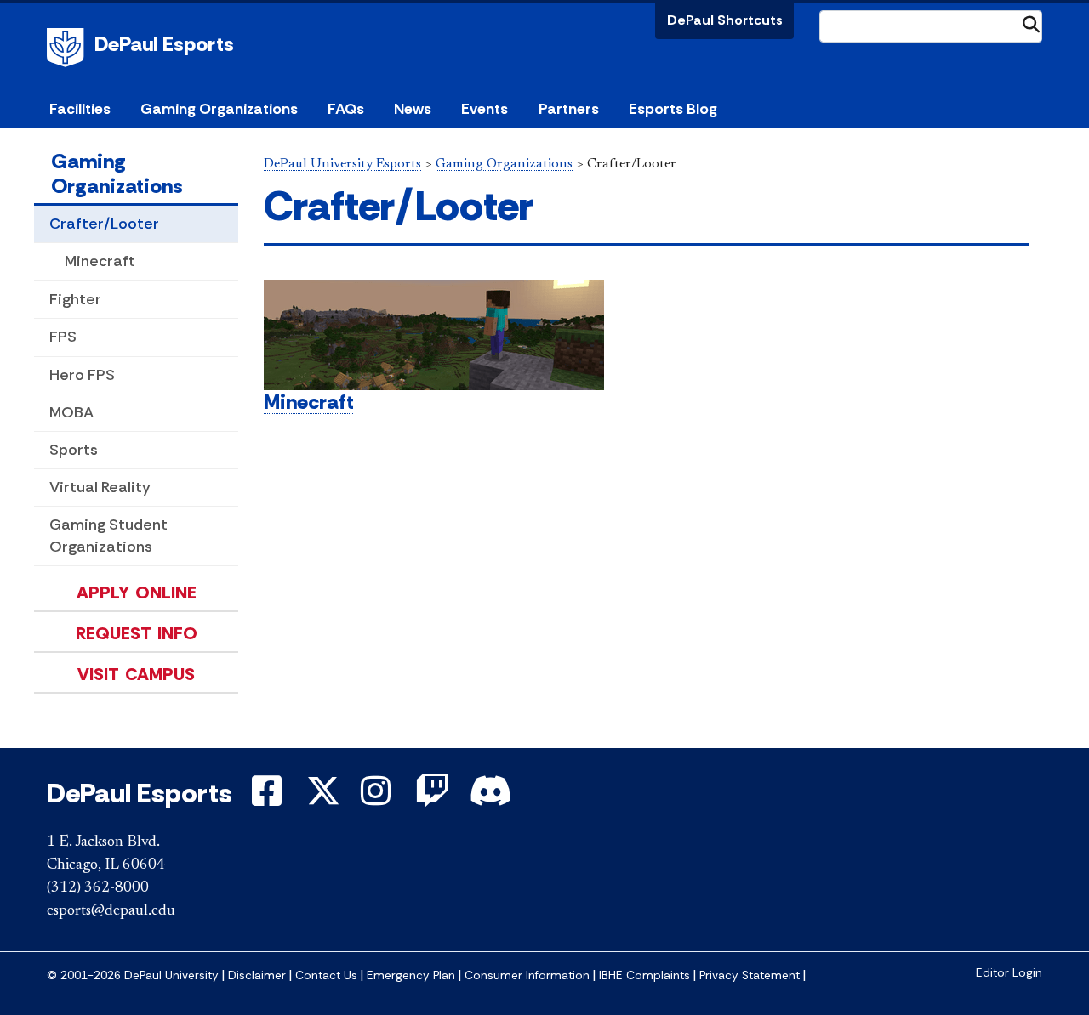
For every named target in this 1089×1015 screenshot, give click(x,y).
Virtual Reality (100, 487)
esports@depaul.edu (111, 911)
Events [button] (484, 108)
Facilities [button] (80, 108)
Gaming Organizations (117, 173)
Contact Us (326, 975)
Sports (73, 449)
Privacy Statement (749, 975)
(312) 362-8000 (98, 888)
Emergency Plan (411, 975)
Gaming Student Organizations (108, 535)
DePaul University (68, 47)
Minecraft (100, 261)
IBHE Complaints (644, 975)
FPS (63, 336)
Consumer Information (527, 975)
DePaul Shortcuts (725, 20)
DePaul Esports (164, 44)
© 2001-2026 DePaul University (133, 975)
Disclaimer (257, 975)
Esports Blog (673, 108)
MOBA (71, 412)
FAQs (346, 108)
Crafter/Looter (104, 223)
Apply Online (137, 592)
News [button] (412, 108)
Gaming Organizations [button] (219, 108)
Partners (569, 108)
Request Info (136, 633)
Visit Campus (136, 674)
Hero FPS (82, 375)
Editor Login (1009, 973)
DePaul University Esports (342, 164)
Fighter (75, 299)
